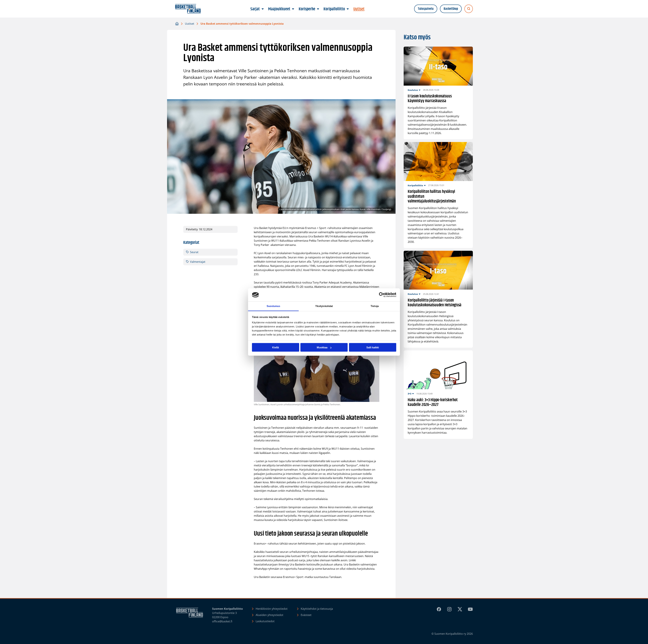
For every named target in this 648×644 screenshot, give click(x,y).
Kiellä (275, 347)
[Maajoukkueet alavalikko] (293, 9)
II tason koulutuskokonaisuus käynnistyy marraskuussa (430, 99)
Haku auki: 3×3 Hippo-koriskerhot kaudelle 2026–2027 (432, 402)
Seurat (194, 252)
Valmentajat (197, 262)
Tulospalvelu (426, 8)
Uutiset (189, 23)
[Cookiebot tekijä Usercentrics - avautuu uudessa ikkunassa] (381, 294)
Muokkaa (322, 347)
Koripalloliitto (415, 185)
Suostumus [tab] (273, 305)
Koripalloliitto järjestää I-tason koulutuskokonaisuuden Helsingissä (435, 303)
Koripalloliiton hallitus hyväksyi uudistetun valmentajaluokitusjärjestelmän (432, 196)
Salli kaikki (372, 347)
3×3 (409, 393)
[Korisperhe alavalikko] (318, 9)
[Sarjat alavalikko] (263, 9)
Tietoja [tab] (375, 305)
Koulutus (413, 90)
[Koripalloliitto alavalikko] (348, 9)
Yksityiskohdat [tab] (324, 305)
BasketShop (451, 8)
